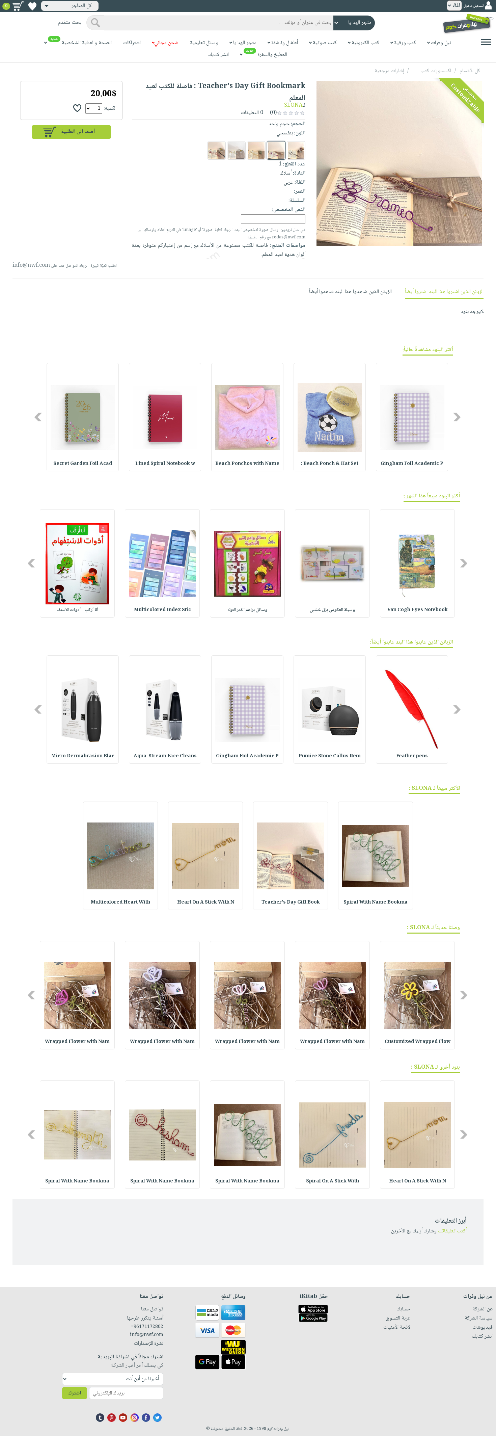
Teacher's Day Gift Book (290, 902)
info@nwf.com (31, 265)
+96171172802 (147, 1327)
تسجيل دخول (473, 5)
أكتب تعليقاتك (452, 1231)
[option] (412, 417)
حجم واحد (279, 124)
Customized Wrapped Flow (417, 1042)
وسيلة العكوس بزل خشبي (332, 610)
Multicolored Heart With (120, 902)
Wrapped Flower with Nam (332, 1042)
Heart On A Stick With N (205, 902)
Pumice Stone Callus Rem (330, 756)
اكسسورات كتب (435, 71)
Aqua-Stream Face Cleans (165, 756)
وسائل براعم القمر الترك (247, 610)
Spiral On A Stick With (332, 1181)
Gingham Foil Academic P (412, 464)
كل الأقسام (470, 71)
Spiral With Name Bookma (375, 902)
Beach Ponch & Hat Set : (329, 464)
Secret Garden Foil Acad (82, 464)
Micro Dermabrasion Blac (82, 756)
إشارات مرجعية (389, 71)
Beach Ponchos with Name (247, 464)
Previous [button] (457, 417)
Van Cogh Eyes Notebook (417, 610)
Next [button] (38, 417)
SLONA (293, 105)
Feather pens (412, 756)
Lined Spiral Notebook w (165, 464)
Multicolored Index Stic (162, 610)
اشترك (74, 1393)
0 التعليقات (253, 113)
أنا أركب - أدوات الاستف (77, 610)
